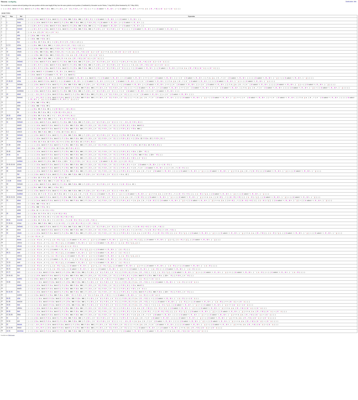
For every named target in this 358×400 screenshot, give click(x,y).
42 (9, 164)
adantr (19, 187)
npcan (19, 216)
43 (11, 164)
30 (11, 118)
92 (9, 321)
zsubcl (19, 177)
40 (9, 151)
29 (9, 115)
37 (7, 144)
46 (7, 171)
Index (355, 1)
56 (9, 314)
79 (7, 282)
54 (14, 197)
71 (9, 252)
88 (7, 308)
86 (9, 301)
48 (7, 197)
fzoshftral (20, 193)
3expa (19, 22)
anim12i (19, 131)
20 (7, 84)
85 (9, 298)
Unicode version (349, 1)
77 (9, 272)
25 (9, 327)
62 (11, 223)
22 (7, 327)
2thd (18, 68)
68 (7, 268)
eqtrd (18, 252)
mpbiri (19, 55)
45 (7, 167)
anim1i (19, 138)
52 (7, 190)
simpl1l (19, 125)
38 (9, 144)
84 (7, 298)
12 (7, 58)
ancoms (19, 25)
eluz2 (18, 148)
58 (9, 223)
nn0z (18, 35)
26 (7, 118)
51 (9, 197)
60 (7, 220)
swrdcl (19, 71)
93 (7, 324)
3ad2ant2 (20, 61)
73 (7, 262)
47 (7, 314)
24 (7, 97)
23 (7, 94)
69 (7, 252)
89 (9, 311)
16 (7, 331)
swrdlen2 (19, 161)
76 (9, 268)
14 (7, 64)
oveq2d (19, 167)
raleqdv (19, 51)
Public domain (11, 335)
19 (11, 81)
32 (7, 321)
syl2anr (19, 180)
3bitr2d (19, 327)
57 (7, 223)
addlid (19, 210)
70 (7, 249)
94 (11, 327)
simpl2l (19, 128)
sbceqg (19, 239)
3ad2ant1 (20, 84)
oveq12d (19, 220)
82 (7, 291)
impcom (19, 64)
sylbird (19, 115)
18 (9, 81)
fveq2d (19, 249)
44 (14, 164)
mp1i (18, 272)
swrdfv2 (19, 278)
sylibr (18, 144)
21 (7, 87)
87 (9, 304)
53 (11, 197)
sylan (18, 282)
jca (18, 154)
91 (7, 317)
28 (7, 115)
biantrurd (19, 97)
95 (9, 331)
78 (7, 304)
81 (7, 301)
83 (11, 291)
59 (7, 213)
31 (7, 122)
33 (7, 164)
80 (9, 282)
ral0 (18, 32)
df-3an (19, 141)
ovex (18, 236)
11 (8, 55)
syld (18, 321)
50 (7, 184)
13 (7, 61)
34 (7, 154)
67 (7, 272)
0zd (18, 174)
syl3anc (19, 164)
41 (9, 154)
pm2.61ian (20, 331)
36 (7, 138)
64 (7, 229)
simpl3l (19, 157)
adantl (19, 87)
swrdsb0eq (20, 19)
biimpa (19, 48)
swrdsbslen (20, 91)
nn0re (19, 102)
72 (7, 265)
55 (7, 200)
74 (9, 262)
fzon (18, 42)
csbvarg (19, 246)
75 (9, 265)
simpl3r (19, 288)
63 (7, 226)
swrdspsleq (12, 2)
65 (7, 233)
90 (11, 314)
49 (10, 180)
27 (9, 118)
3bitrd (19, 314)
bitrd (18, 268)
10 (7, 51)
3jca (18, 275)
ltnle (18, 109)
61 (9, 220)
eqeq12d (19, 265)
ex (18, 58)
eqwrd (19, 77)
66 (7, 311)
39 (7, 151)
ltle (18, 112)
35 (7, 135)
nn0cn (19, 203)
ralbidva (19, 308)
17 (7, 81)
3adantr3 (19, 28)
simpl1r (19, 285)
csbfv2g (19, 242)
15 (9, 68)
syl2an (19, 45)
